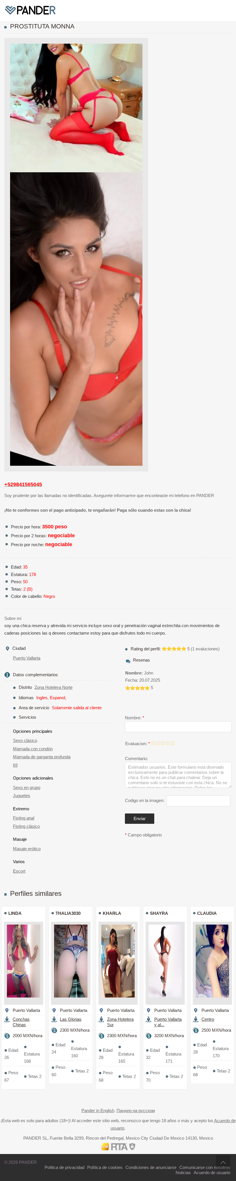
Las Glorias (70, 1019)
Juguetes (21, 795)
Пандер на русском (136, 1110)
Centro (207, 1019)
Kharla (112, 913)
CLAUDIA (207, 913)
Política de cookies (105, 1167)
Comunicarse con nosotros (204, 1167)
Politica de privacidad (64, 1167)
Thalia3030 (68, 913)
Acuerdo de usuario (212, 1172)
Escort (19, 871)
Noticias (183, 1172)
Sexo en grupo (26, 787)
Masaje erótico (27, 848)
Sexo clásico (25, 740)
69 (15, 765)
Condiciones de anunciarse (150, 1167)
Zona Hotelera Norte (54, 687)
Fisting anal (23, 817)
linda (15, 913)
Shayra (159, 913)
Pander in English (97, 1110)
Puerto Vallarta (26, 658)
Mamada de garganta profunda (42, 756)
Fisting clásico (26, 826)
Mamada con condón (33, 748)
